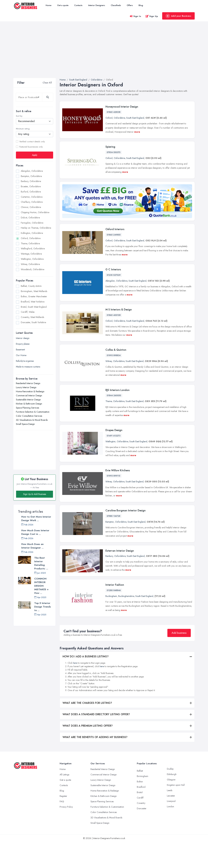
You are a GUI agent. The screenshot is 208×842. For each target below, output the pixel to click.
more (137, 131)
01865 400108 (114, 315)
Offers (130, 5)
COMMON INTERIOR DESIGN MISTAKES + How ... (41, 586)
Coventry (141, 803)
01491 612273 (113, 435)
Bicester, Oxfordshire (31, 186)
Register (63, 796)
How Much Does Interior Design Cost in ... (35, 532)
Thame (108, 401)
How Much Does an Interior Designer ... (32, 545)
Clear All (47, 82)
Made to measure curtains (28, 366)
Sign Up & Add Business (34, 494)
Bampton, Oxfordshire (31, 176)
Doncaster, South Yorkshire (33, 322)
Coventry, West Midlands (32, 317)
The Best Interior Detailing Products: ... (41, 563)
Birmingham (142, 776)
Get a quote (62, 5)
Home (48, 5)
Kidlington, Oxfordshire (32, 233)
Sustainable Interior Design (28, 399)
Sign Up (153, 16)
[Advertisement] (104, 53)
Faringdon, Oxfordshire (32, 222)
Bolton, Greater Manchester (34, 296)
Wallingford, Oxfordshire (33, 248)
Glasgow (171, 779)
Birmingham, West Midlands (34, 291)
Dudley (170, 768)
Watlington (110, 441)
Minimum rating (23, 128)
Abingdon (110, 280)
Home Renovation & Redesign (30, 391)
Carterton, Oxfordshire (31, 196)
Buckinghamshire (126, 596)
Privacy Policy (66, 806)
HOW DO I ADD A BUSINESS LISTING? (86, 656)
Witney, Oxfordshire (30, 264)
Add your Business (181, 15)
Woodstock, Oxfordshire (32, 269)
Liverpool (171, 801)
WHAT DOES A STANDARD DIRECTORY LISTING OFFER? (96, 714)
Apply (34, 154)
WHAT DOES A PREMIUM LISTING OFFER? (88, 726)
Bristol (140, 792)
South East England (135, 117)
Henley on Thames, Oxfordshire (36, 227)
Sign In (137, 16)
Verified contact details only (32, 141)
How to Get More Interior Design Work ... (36, 518)
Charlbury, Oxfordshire (32, 202)
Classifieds (116, 5)
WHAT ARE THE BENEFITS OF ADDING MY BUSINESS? (95, 737)
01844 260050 (114, 395)
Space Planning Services (27, 407)
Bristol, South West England (34, 306)
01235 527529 (114, 275)
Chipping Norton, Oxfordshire (35, 212)
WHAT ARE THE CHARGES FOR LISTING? (87, 703)
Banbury (109, 556)
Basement (20, 349)
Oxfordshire (119, 117)
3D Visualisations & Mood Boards (32, 420)
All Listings (64, 774)
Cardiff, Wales (27, 312)
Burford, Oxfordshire (31, 191)
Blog (141, 5)
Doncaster (141, 808)
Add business (179, 633)
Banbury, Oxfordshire (31, 181)
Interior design (22, 338)
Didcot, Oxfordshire (30, 217)
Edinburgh (171, 774)
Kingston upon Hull (176, 785)
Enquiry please (22, 343)
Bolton (140, 781)
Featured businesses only (31, 146)
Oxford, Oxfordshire (30, 238)
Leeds (169, 790)
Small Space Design (25, 424)
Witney (108, 361)
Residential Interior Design (28, 383)
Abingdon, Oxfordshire (32, 170)
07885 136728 (113, 516)
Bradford (141, 787)
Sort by (19, 116)
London (170, 806)
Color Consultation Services (29, 415)
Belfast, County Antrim (31, 286)
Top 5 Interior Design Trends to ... (42, 606)
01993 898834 (114, 355)
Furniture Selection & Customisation (32, 411)
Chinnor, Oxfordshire (31, 207)
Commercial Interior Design (29, 395)
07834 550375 (113, 152)
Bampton (109, 521)
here (75, 663)
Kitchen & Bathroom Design (29, 403)
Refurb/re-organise (25, 361)
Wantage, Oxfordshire (31, 253)
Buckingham (111, 596)
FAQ (62, 801)
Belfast (140, 770)
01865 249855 (114, 234)
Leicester (171, 795)
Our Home (21, 355)
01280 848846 (114, 590)
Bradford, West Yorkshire (32, 301)
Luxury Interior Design (26, 387)
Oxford (108, 117)
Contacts (78, 5)
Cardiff (140, 797)
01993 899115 (113, 475)
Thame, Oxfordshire (30, 243)
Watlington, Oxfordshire (32, 259)
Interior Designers (96, 5)
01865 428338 (113, 112)
